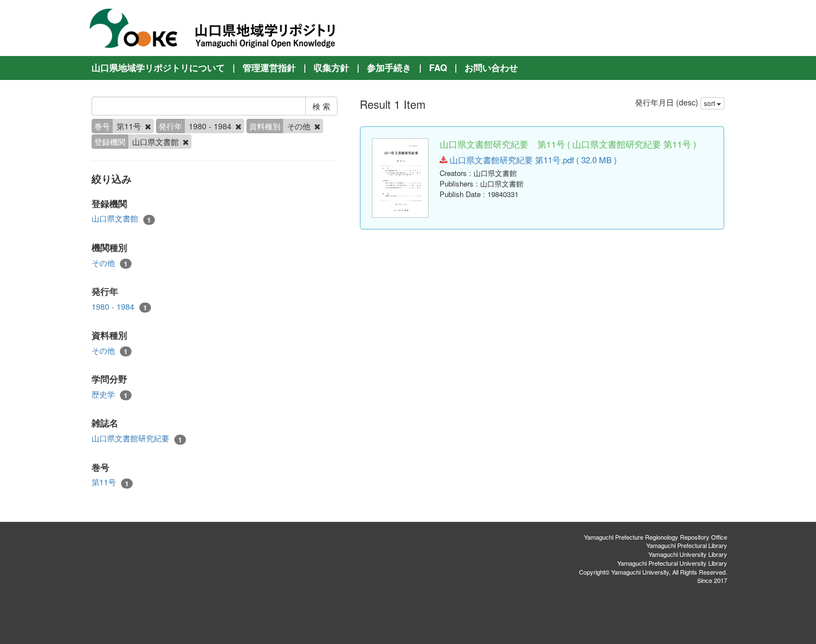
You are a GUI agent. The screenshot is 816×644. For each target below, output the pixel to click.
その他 (110, 263)
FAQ (438, 67)
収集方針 (331, 67)
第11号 (110, 482)
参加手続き (389, 67)
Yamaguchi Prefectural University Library (672, 563)
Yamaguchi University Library (687, 554)
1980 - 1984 (119, 307)
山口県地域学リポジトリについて (158, 67)
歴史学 (110, 394)
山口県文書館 (121, 218)
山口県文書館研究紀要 (137, 438)
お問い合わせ (491, 67)
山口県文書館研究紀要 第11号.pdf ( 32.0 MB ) (532, 159)
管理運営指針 (269, 67)
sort (710, 103)
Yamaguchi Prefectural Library (686, 545)
